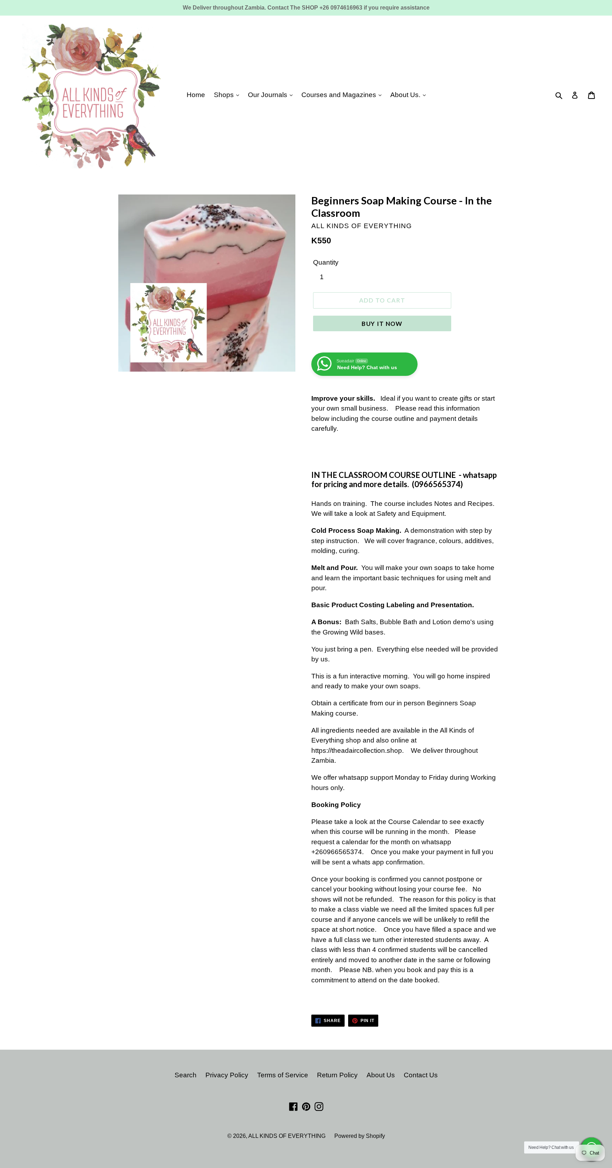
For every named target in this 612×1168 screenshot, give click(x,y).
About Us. (406, 94)
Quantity (326, 262)
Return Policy (337, 1075)
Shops (225, 94)
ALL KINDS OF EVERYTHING (286, 1136)
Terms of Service (282, 1075)
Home (196, 94)
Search (186, 1075)
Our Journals (268, 94)
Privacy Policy (226, 1075)
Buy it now (382, 323)
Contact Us (421, 1075)
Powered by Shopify (359, 1136)
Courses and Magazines (339, 94)
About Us (381, 1075)
